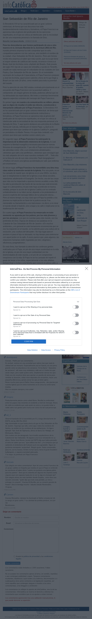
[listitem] (46, 301)
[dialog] (46, 310)
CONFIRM (28, 341)
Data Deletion (32, 350)
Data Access (46, 350)
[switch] (76, 307)
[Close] (87, 269)
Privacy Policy (59, 350)
